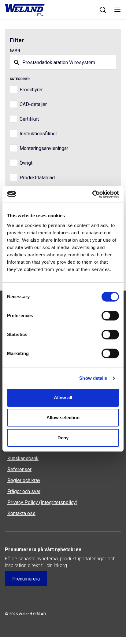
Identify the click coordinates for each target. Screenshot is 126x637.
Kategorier (20, 79)
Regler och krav (23, 480)
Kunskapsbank (23, 458)
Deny (63, 437)
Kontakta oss (21, 513)
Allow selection (63, 417)
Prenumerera (26, 579)
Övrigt (26, 163)
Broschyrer (31, 90)
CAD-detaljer (33, 104)
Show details (93, 378)
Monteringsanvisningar (44, 148)
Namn (15, 51)
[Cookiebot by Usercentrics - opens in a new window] (92, 194)
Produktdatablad (37, 178)
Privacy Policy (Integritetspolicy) (42, 502)
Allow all (63, 397)
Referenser (19, 469)
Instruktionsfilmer (38, 134)
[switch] (110, 315)
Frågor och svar (23, 491)
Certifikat (29, 119)
